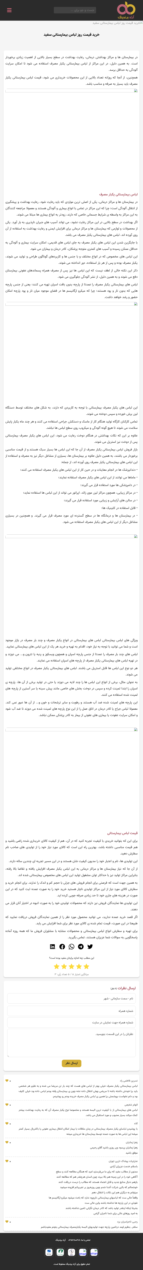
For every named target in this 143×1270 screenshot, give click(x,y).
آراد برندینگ (60, 1240)
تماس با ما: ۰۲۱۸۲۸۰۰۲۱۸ (79, 1240)
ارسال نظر (72, 1063)
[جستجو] (55, 10)
